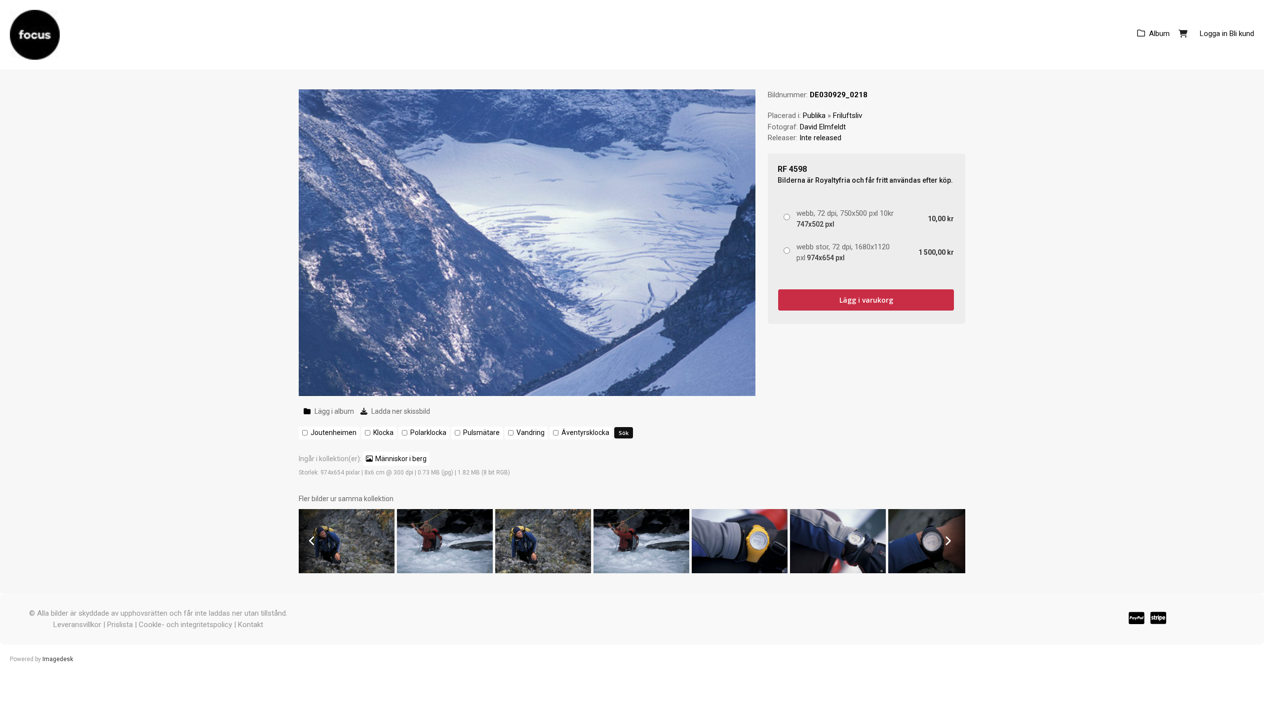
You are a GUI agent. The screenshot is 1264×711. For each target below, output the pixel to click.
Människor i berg (401, 459)
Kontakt (250, 624)
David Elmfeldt (823, 126)
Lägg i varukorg (866, 300)
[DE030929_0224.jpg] (740, 570)
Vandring (530, 432)
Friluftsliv (847, 115)
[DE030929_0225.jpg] (641, 570)
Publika (814, 115)
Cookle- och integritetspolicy (185, 624)
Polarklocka (428, 432)
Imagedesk (57, 659)
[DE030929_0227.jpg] (445, 570)
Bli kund (1241, 33)
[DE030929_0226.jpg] (543, 570)
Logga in (1213, 33)
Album (1159, 33)
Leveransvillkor (77, 624)
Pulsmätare (481, 432)
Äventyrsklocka (585, 432)
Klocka (383, 432)
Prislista (120, 624)
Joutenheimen (333, 432)
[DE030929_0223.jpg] (838, 570)
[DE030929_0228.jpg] (347, 570)
